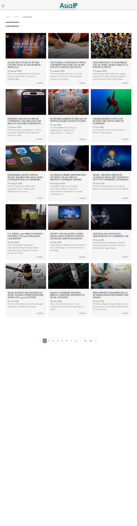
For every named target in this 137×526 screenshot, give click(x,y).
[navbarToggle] (3, 6)
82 (91, 341)
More (40, 83)
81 (85, 341)
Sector (16, 17)
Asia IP (8, 17)
